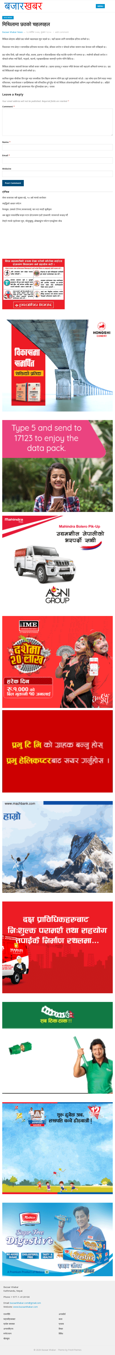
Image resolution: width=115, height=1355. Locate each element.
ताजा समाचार (8, 17)
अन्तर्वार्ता (62, 1314)
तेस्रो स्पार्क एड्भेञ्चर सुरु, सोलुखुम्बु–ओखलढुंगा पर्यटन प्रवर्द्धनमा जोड (32, 221)
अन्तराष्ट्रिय (8, 1328)
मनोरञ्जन (7, 1333)
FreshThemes (74, 1349)
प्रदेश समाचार (9, 1323)
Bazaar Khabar (48, 1349)
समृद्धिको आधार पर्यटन (11, 203)
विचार (61, 1328)
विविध (61, 1333)
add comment (62, 32)
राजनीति (6, 1314)
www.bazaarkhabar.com (25, 1306)
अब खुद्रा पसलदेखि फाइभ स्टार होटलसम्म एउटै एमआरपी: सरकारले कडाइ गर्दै (35, 215)
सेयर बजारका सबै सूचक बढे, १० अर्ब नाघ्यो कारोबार (24, 197)
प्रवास (61, 1323)
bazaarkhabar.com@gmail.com (25, 1302)
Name (6, 142)
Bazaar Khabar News (12, 32)
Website (6, 168)
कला (60, 1318)
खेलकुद (6, 1338)
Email (6, 155)
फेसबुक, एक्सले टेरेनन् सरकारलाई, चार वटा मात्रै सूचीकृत (27, 209)
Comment (8, 106)
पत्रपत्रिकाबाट (9, 1318)
